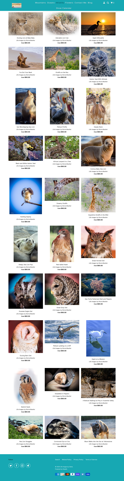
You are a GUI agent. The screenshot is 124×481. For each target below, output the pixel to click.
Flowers (69, 3)
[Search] (108, 3)
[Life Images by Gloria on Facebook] (17, 465)
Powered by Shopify (61, 469)
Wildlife (60, 3)
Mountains (40, 3)
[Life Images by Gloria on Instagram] (23, 465)
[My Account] (104, 3)
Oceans (51, 3)
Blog (90, 3)
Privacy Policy (78, 459)
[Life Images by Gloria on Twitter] (11, 465)
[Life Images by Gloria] (16, 5)
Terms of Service (91, 459)
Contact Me (81, 3)
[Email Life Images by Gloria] (28, 465)
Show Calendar (64, 8)
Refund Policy (66, 459)
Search (57, 459)
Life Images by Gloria (66, 466)
